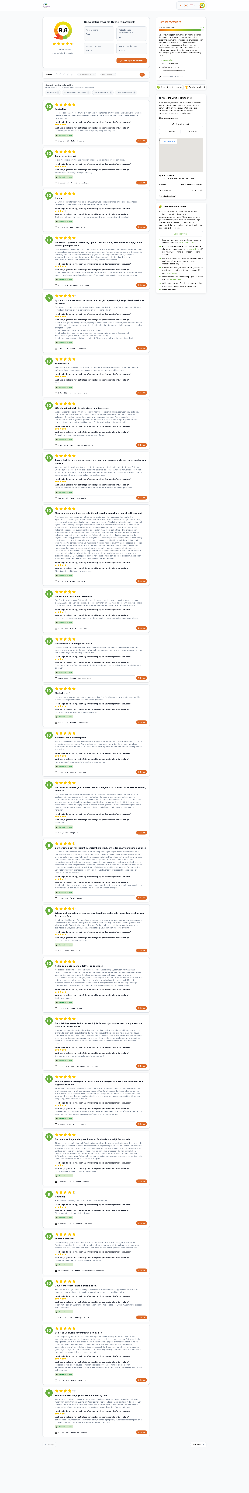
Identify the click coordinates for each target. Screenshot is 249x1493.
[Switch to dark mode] (186, 5)
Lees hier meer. (175, 279)
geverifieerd (170, 273)
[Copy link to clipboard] (181, 5)
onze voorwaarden (187, 243)
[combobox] (86, 74)
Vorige (51, 1444)
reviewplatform (192, 249)
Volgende (196, 1444)
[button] (181, 289)
